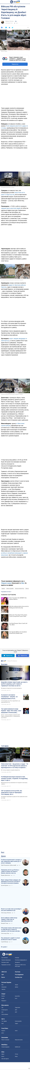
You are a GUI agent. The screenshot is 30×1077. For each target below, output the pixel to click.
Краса (2, 1056)
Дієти (2, 1032)
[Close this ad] (29, 1069)
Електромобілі (18, 1021)
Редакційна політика (5, 591)
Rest (2, 852)
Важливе (4, 664)
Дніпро (16, 987)
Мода (16, 1056)
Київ (2, 984)
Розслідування (19, 974)
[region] (15, 96)
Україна (3, 588)
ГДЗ (2, 1007)
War (16, 21)
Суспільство (18, 977)
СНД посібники (4, 1014)
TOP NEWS (5, 746)
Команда (17, 957)
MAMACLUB (17, 1046)
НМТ (16, 1012)
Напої (16, 1030)
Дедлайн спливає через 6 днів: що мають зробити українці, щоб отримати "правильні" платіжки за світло (14, 683)
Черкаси (3, 989)
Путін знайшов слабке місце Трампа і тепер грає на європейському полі (9, 919)
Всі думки (3, 947)
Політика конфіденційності (21, 960)
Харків (16, 984)
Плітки (16, 1054)
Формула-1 (3, 1000)
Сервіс (16, 1023)
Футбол (3, 996)
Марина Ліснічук (9, 21)
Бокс (16, 998)
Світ (2, 974)
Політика (17, 972)
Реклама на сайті (5, 962)
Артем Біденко (5, 885)
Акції (2, 1023)
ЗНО (2, 1012)
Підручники (17, 1007)
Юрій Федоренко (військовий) (8, 865)
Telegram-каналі (6, 583)
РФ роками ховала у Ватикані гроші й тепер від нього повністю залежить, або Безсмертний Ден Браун (11, 929)
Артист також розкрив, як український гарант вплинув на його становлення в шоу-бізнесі (10, 716)
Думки (3, 856)
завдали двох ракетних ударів (11, 208)
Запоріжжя (3, 987)
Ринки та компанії (5, 1039)
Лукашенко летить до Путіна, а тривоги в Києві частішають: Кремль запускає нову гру (10, 871)
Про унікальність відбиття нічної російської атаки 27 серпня (10, 938)
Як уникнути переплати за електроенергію (11, 688)
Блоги (3, 977)
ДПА (16, 1009)
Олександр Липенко (6, 912)
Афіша (2, 1054)
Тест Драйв (4, 1021)
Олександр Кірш (5, 933)
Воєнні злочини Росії (19, 588)
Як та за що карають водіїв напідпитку (10, 770)
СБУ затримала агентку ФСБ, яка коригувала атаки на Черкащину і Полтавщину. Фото (11, 792)
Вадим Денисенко (5, 875)
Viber (22, 583)
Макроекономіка (19, 1039)
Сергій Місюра (4, 941)
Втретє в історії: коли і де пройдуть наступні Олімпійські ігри (11, 909)
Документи (17, 962)
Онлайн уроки (4, 1009)
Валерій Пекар (4, 923)
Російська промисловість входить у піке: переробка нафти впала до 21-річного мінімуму (11, 861)
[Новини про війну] (3, 661)
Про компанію (4, 957)
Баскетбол (17, 996)
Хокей (2, 998)
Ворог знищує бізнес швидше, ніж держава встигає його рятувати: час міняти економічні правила (11, 881)
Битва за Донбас (10, 588)
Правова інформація (6, 960)
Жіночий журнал (5, 1058)
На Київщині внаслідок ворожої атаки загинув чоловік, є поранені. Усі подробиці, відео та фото (14, 778)
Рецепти (3, 1030)
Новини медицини (5, 1046)
